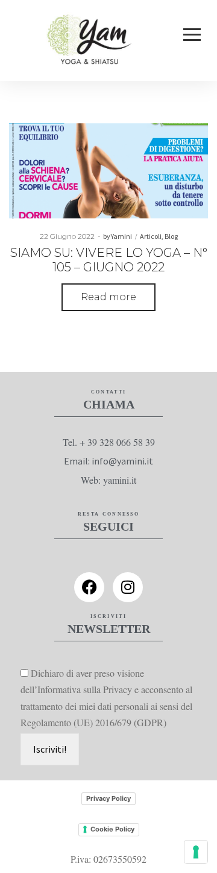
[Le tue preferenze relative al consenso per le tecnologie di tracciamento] (195, 852)
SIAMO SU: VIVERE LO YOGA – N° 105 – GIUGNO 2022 (108, 259)
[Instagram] (128, 587)
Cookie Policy (112, 829)
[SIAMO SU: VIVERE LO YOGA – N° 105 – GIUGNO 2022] (108, 170)
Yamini (118, 236)
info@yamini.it (122, 461)
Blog (171, 236)
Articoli (151, 236)
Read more (108, 297)
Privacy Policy (108, 798)
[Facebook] (89, 587)
